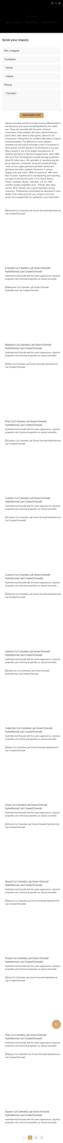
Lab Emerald (49, 22)
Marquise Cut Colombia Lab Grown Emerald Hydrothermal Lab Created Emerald (28, 346)
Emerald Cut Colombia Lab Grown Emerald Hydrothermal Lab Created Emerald (27, 270)
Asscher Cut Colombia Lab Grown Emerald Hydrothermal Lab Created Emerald (27, 653)
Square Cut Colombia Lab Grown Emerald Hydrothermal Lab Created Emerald (27, 1113)
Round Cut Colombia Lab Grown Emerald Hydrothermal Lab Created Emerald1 (26, 960)
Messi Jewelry (14, 22)
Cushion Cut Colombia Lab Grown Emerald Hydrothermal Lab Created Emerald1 (27, 577)
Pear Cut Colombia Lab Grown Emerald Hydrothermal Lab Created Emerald (25, 423)
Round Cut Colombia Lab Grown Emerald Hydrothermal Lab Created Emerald (26, 883)
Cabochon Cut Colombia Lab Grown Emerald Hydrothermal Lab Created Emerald (28, 730)
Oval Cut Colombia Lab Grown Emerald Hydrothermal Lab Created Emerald (25, 1037)
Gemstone (31, 22)
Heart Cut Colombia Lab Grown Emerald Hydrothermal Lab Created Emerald (26, 807)
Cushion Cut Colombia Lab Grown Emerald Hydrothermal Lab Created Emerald (27, 500)
